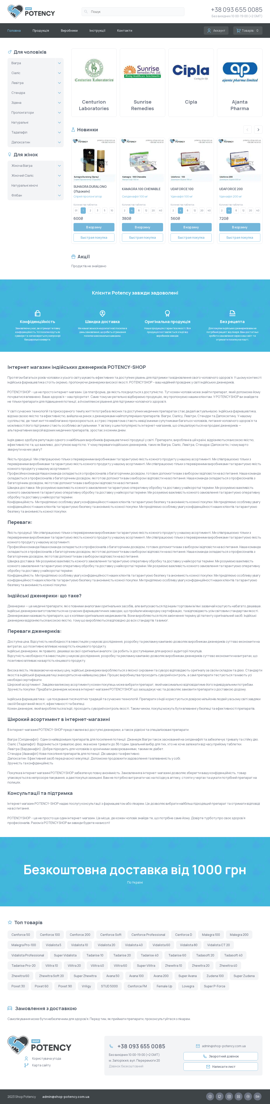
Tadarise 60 (177, 955)
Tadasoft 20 (205, 955)
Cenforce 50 (20, 934)
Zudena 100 (215, 976)
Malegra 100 (211, 934)
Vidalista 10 (79, 945)
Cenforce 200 (80, 934)
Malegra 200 (239, 934)
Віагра (16, 63)
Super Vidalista (65, 955)
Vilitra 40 (97, 965)
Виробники (69, 30)
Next (258, 129)
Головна (14, 30)
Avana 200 (161, 976)
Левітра (17, 83)
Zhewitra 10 (173, 965)
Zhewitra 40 (228, 965)
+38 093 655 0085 (236, 9)
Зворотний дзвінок (224, 1056)
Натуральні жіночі (24, 185)
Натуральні (19, 122)
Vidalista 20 (106, 945)
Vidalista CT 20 (218, 945)
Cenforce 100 (50, 934)
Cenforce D (183, 934)
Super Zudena (244, 976)
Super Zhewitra (85, 976)
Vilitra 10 (51, 965)
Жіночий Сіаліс (22, 175)
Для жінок (26, 154)
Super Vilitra (146, 965)
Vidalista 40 (134, 945)
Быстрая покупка (94, 237)
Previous (247, 129)
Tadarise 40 (150, 955)
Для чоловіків (30, 52)
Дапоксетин (20, 142)
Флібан (16, 195)
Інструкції (97, 30)
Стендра (18, 93)
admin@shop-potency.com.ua (224, 1046)
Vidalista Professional (27, 955)
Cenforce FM (137, 986)
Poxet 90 (65, 986)
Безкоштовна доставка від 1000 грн (135, 869)
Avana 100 (136, 976)
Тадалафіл (19, 132)
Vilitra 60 (120, 965)
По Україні (135, 882)
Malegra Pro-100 (23, 945)
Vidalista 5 (53, 945)
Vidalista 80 (188, 945)
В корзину (94, 227)
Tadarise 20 (122, 955)
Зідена (16, 102)
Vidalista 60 (161, 945)
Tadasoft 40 (233, 955)
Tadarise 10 (94, 955)
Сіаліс (15, 73)
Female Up (164, 986)
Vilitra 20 (74, 965)
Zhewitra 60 (20, 976)
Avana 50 (112, 976)
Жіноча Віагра (21, 165)
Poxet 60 (41, 986)
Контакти (124, 30)
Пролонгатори (22, 112)
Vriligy (86, 986)
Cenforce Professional (148, 934)
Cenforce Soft (111, 934)
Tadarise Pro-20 (23, 965)
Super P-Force (214, 986)
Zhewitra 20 (201, 965)
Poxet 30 (18, 986)
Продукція (41, 30)
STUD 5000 (109, 986)
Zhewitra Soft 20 (51, 976)
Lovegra (188, 986)
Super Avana (187, 976)
